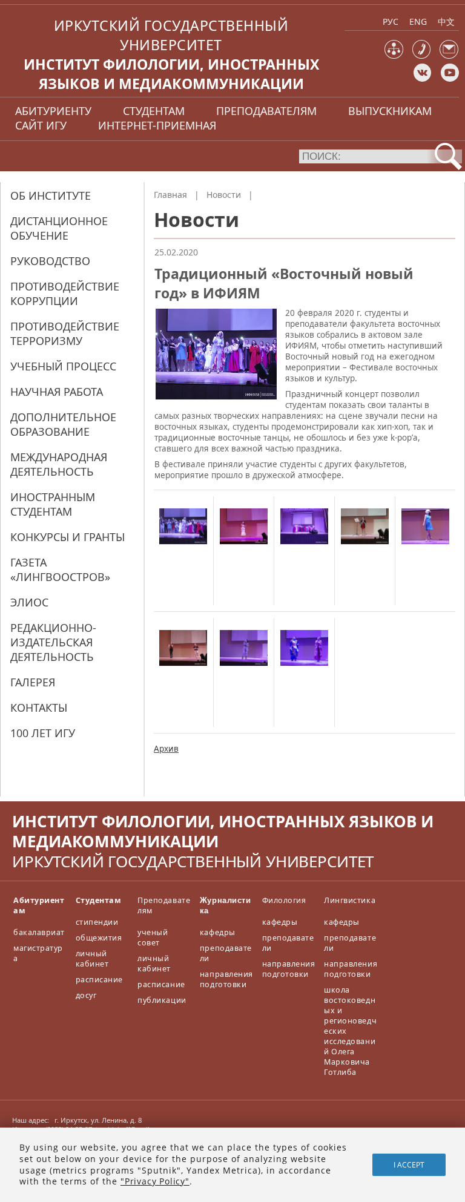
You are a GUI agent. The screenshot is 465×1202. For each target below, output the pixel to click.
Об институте (50, 195)
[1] (183, 547)
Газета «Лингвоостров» (60, 569)
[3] (304, 547)
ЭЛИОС (29, 602)
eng (418, 21)
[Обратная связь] (449, 56)
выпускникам (390, 110)
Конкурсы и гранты (67, 537)
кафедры (218, 932)
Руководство (50, 261)
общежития (99, 938)
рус (390, 21)
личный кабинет (92, 958)
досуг (86, 995)
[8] (304, 668)
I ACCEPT (409, 1165)
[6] (183, 668)
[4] (365, 547)
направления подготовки (226, 979)
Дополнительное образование (63, 424)
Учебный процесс (63, 366)
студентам (154, 110)
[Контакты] (421, 56)
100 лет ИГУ (42, 733)
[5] (425, 547)
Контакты (38, 707)
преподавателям (266, 110)
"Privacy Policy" (155, 1181)
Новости (223, 194)
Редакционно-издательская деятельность (53, 642)
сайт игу (41, 125)
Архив (166, 748)
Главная (170, 194)
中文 (446, 21)
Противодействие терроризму (64, 333)
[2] (244, 547)
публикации (161, 1000)
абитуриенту (53, 110)
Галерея (32, 682)
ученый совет (152, 937)
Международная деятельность (58, 464)
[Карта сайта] (393, 56)
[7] (244, 668)
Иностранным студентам (52, 504)
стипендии (97, 922)
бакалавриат (39, 932)
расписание (99, 979)
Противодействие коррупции (64, 293)
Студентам (99, 900)
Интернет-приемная (157, 125)
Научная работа (56, 391)
